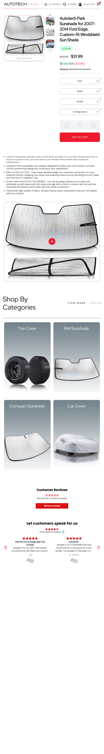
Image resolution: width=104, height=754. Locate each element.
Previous (3, 38)
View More (77, 303)
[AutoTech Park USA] (21, 4)
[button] (6, 547)
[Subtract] (66, 125)
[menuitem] (98, 4)
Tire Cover (27, 328)
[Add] (93, 125)
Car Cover (76, 406)
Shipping (64, 69)
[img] (52, 529)
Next (46, 38)
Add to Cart (80, 137)
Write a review (52, 505)
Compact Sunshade (27, 406)
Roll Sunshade (76, 328)
